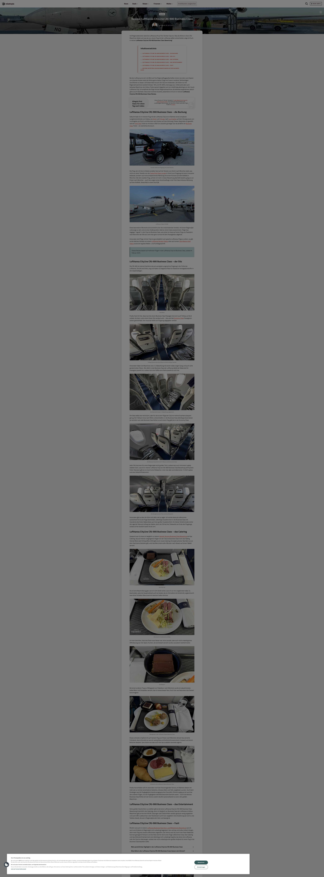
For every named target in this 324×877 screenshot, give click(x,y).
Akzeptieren (201, 862)
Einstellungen (201, 867)
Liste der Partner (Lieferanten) (18, 869)
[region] (128, 864)
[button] (6, 864)
